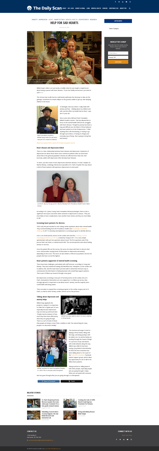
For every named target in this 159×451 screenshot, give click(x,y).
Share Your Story (127, 435)
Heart (64, 8)
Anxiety (35, 20)
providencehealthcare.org (53, 448)
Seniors (105, 8)
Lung (88, 8)
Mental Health (96, 8)
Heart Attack (59, 20)
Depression (43, 20)
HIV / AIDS (71, 8)
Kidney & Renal (80, 8)
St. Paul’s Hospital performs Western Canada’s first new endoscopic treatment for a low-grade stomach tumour (50, 403)
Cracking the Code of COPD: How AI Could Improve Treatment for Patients (86, 402)
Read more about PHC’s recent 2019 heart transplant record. (56, 143)
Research (93, 20)
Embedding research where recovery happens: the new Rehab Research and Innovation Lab (50, 415)
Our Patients (84, 20)
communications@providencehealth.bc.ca (40, 440)
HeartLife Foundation (78, 355)
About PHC (123, 8)
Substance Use (113, 8)
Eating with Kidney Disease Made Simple (86, 413)
